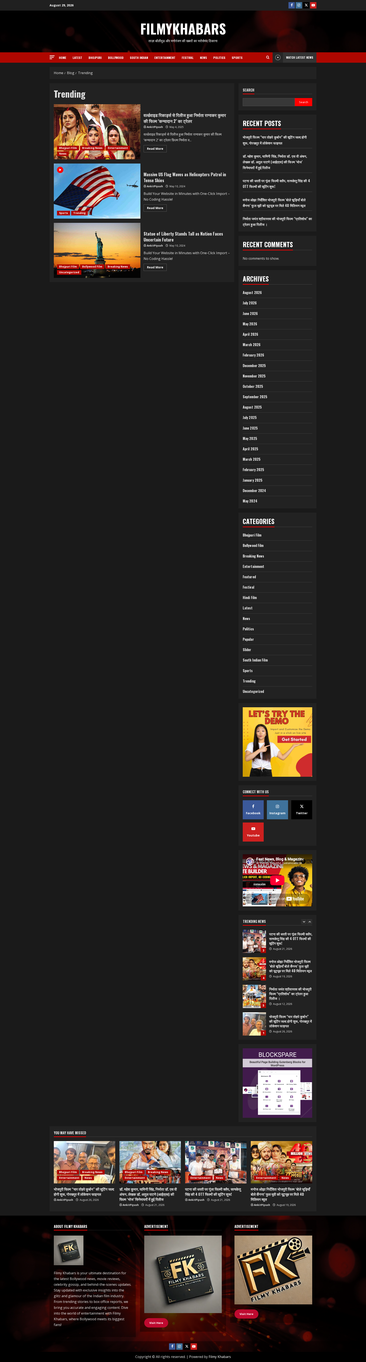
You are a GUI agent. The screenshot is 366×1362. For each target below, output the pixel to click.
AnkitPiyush (155, 127)
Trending (79, 213)
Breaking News (92, 148)
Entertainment (164, 57)
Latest (77, 57)
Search (248, 90)
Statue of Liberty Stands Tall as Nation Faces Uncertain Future (97, 250)
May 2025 (250, 438)
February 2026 (253, 355)
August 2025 (252, 407)
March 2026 (252, 344)
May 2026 (250, 323)
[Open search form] (267, 57)
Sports (237, 57)
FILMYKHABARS (183, 28)
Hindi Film (250, 597)
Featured (249, 576)
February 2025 (253, 469)
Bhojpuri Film (68, 148)
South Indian (139, 57)
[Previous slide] (303, 921)
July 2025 (250, 417)
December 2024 (254, 490)
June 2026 (250, 313)
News (203, 57)
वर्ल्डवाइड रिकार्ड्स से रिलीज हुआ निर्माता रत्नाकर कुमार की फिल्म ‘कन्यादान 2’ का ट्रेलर (97, 131)
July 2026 (250, 302)
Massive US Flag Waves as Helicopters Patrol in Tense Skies (97, 191)
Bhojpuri (95, 57)
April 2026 (250, 334)
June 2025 (250, 428)
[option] (277, 943)
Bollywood (115, 57)
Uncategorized (69, 272)
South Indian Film (255, 660)
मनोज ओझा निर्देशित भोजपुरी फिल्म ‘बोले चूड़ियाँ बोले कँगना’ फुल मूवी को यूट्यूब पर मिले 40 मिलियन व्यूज (254, 941)
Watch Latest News (299, 57)
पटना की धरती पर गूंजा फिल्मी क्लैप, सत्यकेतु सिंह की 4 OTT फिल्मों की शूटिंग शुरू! (213, 1191)
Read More (157, 149)
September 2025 (255, 396)
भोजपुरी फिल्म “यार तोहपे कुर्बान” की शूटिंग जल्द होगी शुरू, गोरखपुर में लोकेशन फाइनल (254, 996)
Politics (219, 57)
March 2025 (252, 459)
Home (62, 57)
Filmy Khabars (220, 1356)
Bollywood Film (92, 266)
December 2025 (254, 365)
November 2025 (254, 376)
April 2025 (250, 448)
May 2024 (250, 500)
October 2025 (253, 386)
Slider (247, 649)
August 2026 (252, 292)
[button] (52, 57)
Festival (188, 57)
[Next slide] (309, 921)
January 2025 (252, 480)
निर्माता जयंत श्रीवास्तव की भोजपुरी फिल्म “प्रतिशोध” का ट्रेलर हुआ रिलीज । (254, 969)
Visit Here (246, 1314)
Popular (248, 639)
